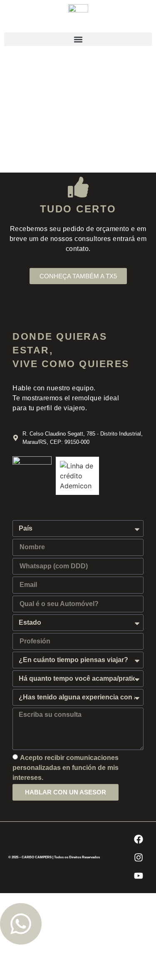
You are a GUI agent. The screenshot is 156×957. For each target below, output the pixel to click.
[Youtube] (138, 876)
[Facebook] (138, 839)
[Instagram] (138, 857)
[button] (78, 39)
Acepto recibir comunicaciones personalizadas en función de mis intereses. (65, 767)
